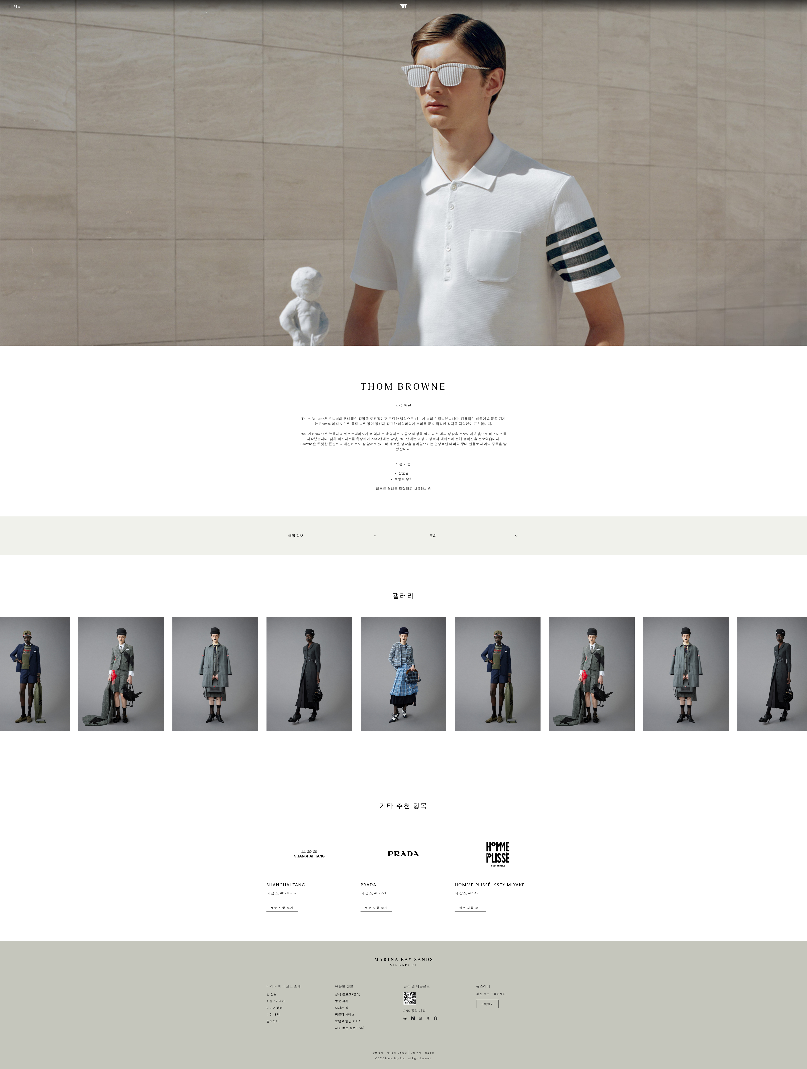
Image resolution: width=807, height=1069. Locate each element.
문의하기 (272, 1021)
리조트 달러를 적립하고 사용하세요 (403, 488)
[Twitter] (428, 1019)
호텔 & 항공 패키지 (348, 1021)
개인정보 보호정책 (397, 1053)
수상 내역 (273, 1014)
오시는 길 (341, 1007)
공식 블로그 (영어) (347, 994)
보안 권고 (416, 1053)
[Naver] (413, 1019)
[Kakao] (406, 1019)
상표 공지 (378, 1053)
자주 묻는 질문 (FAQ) (349, 1028)
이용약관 (429, 1053)
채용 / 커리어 (275, 1001)
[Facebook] (435, 1019)
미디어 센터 (274, 1007)
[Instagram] (421, 1019)
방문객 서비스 (344, 1014)
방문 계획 (341, 1001)
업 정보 (271, 994)
